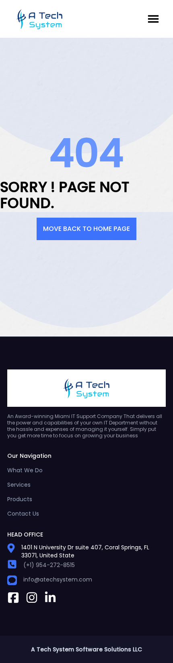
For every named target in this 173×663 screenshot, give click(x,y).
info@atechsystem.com (57, 579)
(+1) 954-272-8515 (49, 565)
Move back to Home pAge (86, 228)
